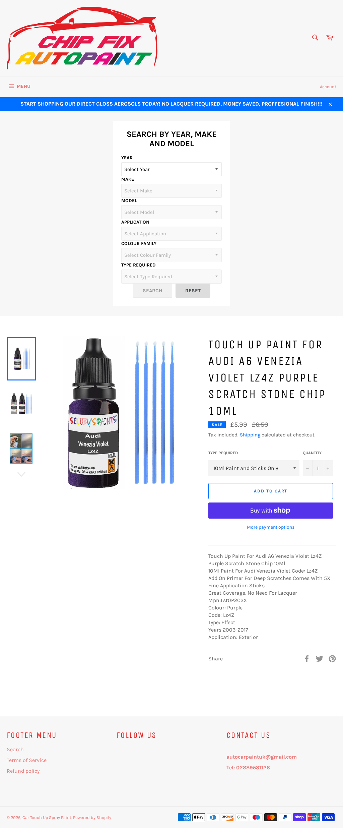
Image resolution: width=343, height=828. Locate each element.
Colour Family (138, 243)
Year (127, 158)
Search (15, 749)
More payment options (270, 527)
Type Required (138, 265)
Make (127, 179)
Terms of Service (27, 760)
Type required (223, 453)
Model (129, 200)
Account (328, 86)
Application (135, 222)
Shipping (250, 435)
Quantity (312, 453)
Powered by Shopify (92, 817)
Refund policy (23, 771)
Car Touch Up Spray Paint (46, 817)
